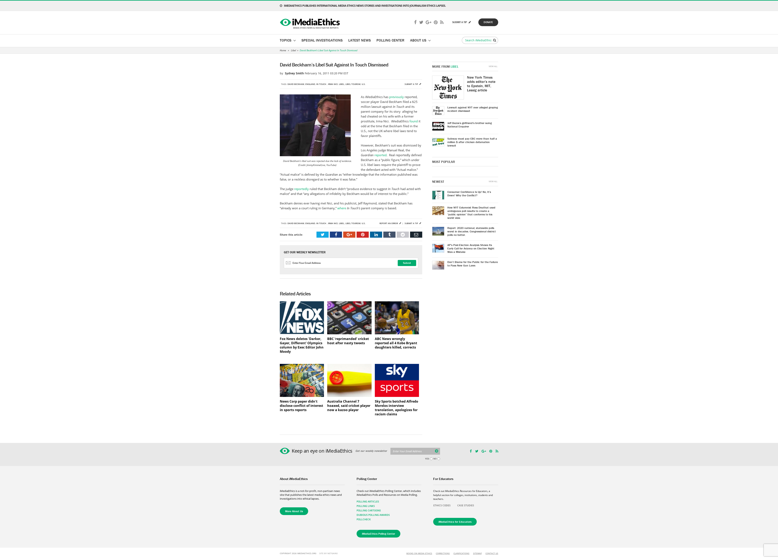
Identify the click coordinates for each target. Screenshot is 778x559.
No (435, 458)
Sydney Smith (294, 73)
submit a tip (460, 22)
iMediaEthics (310, 22)
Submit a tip (412, 84)
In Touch (321, 84)
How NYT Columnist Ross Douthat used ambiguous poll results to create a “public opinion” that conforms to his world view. (471, 213)
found (413, 121)
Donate (488, 22)
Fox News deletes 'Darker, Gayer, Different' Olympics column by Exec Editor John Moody (302, 345)
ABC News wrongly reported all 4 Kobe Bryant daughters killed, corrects (396, 343)
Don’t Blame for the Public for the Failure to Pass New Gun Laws (472, 263)
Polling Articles (368, 501)
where (341, 208)
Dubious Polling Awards (373, 515)
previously (396, 97)
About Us (418, 40)
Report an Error (389, 223)
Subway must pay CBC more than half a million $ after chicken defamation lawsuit (472, 142)
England (310, 84)
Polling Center (390, 40)
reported (380, 155)
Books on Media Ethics (419, 553)
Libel (293, 50)
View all (493, 66)
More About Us (294, 511)
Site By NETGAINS (328, 553)
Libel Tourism (352, 84)
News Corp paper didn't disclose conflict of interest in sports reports (301, 405)
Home (283, 50)
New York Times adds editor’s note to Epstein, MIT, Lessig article (481, 83)
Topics (285, 40)
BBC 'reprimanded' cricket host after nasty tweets (348, 341)
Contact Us (491, 553)
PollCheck (364, 519)
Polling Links (366, 506)
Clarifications (461, 553)
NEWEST (438, 182)
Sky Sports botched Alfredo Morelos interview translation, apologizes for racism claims (396, 407)
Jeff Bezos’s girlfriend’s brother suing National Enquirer (469, 124)
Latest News (359, 40)
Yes (427, 458)
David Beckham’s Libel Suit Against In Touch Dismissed (328, 50)
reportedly (301, 189)
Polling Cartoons (369, 510)
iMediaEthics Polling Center (378, 533)
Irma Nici (333, 84)
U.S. (363, 84)
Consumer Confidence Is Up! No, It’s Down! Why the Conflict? (469, 193)
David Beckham (295, 84)
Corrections (443, 553)
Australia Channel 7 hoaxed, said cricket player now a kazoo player (348, 405)
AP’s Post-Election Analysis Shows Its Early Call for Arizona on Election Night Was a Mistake (470, 248)
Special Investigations (322, 40)
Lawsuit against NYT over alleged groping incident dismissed (472, 109)
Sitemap (477, 553)
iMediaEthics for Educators (454, 522)
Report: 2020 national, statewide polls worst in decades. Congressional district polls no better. (471, 231)
